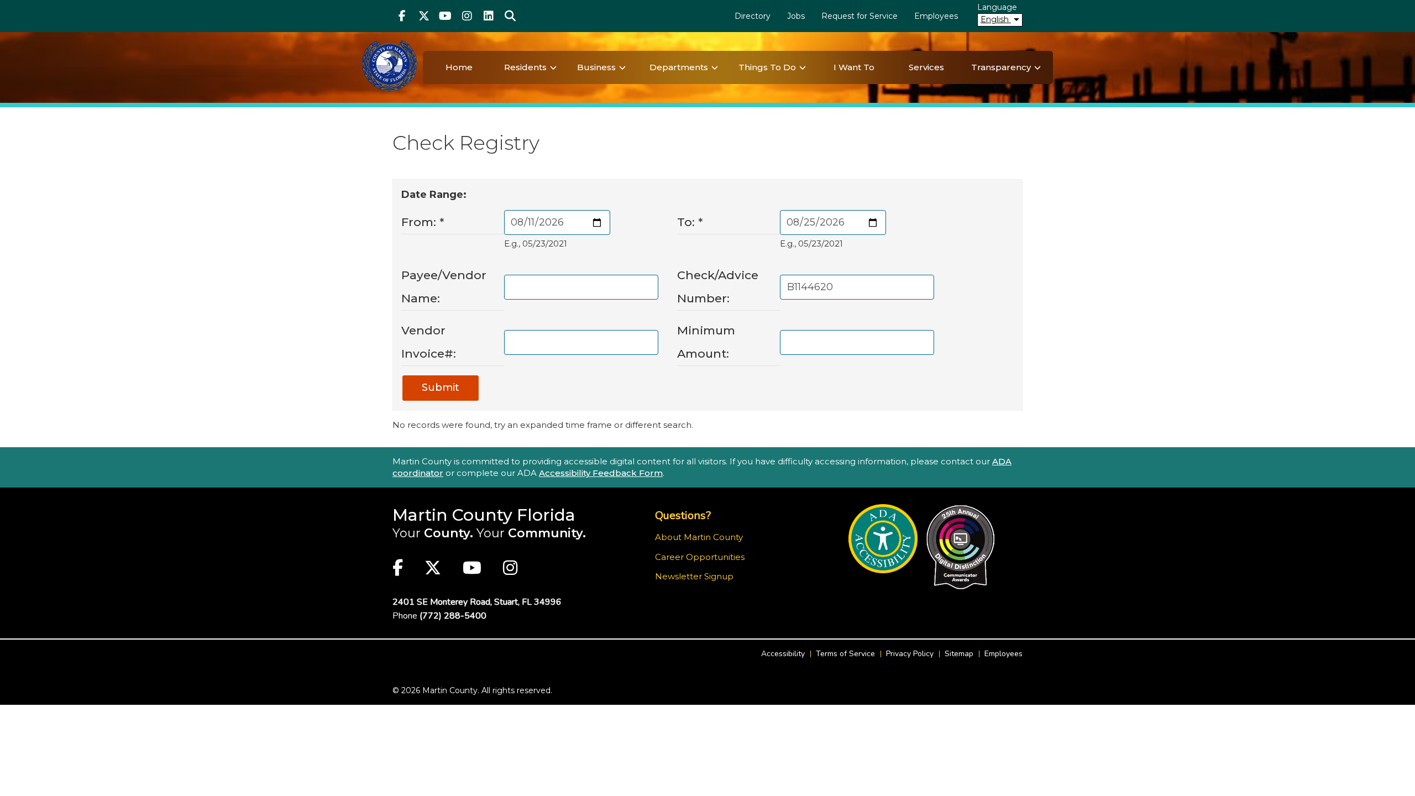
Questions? (683, 515)
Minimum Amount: (706, 341)
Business (596, 67)
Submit (440, 387)
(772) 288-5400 (453, 616)
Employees (936, 16)
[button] (510, 16)
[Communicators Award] (960, 547)
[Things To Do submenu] (802, 67)
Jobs (796, 16)
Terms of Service (845, 653)
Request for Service (859, 16)
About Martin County (699, 537)
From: (422, 222)
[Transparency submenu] (1037, 67)
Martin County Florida (483, 515)
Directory (753, 16)
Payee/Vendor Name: (443, 286)
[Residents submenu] (553, 67)
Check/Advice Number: (717, 286)
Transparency (1001, 67)
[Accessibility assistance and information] (883, 538)
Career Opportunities (700, 557)
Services (926, 67)
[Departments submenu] (714, 67)
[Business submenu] (622, 67)
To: (690, 222)
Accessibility (783, 653)
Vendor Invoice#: (428, 341)
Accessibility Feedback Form (601, 473)
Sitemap (959, 653)
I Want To (854, 67)
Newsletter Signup (694, 576)
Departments (678, 67)
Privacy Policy (910, 653)
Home (459, 67)
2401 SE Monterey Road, (477, 602)
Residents (525, 67)
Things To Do (767, 67)
